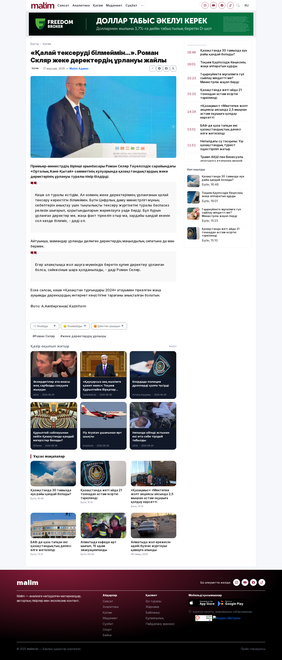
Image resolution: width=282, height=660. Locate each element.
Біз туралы (153, 601)
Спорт (107, 629)
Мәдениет (114, 5)
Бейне (107, 635)
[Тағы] (142, 5)
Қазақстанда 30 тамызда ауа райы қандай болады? (223, 52)
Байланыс (153, 612)
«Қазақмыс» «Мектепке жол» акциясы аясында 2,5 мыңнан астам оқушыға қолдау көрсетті (224, 111)
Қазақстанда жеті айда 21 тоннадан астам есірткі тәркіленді (221, 94)
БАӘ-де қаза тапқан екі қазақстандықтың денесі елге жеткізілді (220, 129)
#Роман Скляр (44, 336)
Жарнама (152, 607)
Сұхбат (108, 624)
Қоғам (98, 5)
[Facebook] (222, 5)
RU (247, 5)
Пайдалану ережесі (160, 624)
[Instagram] (205, 5)
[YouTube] (213, 5)
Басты (35, 43)
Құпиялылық (155, 618)
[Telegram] (159, 68)
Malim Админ (78, 68)
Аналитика (81, 5)
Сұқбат (131, 5)
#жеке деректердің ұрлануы (83, 336)
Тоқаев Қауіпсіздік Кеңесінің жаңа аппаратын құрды (223, 64)
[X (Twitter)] (173, 68)
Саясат (63, 5)
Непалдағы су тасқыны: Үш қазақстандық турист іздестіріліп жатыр (221, 145)
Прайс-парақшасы (253, 648)
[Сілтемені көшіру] (152, 68)
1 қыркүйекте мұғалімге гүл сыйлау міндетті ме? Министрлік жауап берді (222, 78)
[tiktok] (230, 5)
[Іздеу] (238, 5)
